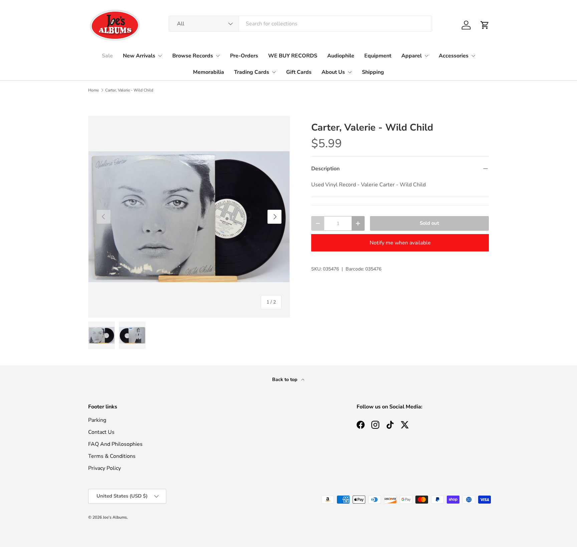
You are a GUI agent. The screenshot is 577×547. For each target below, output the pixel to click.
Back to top (285, 379)
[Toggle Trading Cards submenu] (274, 72)
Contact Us (101, 432)
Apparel (411, 55)
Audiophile (340, 55)
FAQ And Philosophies (115, 444)
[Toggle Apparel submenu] (426, 56)
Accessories (453, 55)
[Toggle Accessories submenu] (473, 56)
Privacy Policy (104, 468)
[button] (484, 25)
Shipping (373, 72)
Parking (97, 420)
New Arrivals (139, 55)
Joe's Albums (115, 517)
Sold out (429, 223)
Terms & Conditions (112, 456)
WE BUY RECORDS (292, 55)
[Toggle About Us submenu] (350, 72)
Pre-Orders (244, 55)
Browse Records (192, 55)
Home (93, 90)
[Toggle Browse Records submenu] (218, 56)
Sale (107, 55)
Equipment (377, 55)
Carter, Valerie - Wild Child (129, 90)
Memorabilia (208, 72)
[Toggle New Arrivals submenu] (160, 56)
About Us (333, 72)
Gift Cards (299, 72)
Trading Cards (251, 72)
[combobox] (300, 23)
